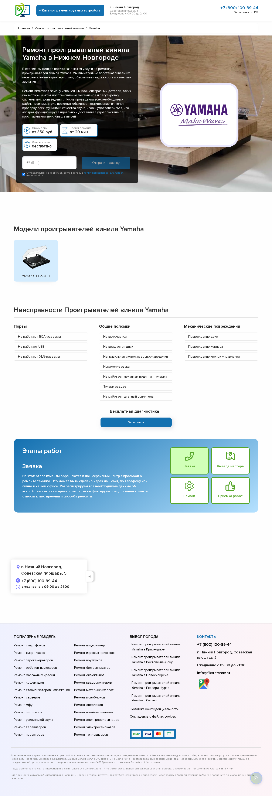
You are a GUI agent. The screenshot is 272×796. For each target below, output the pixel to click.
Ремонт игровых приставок (95, 653)
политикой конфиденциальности (104, 172)
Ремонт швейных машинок (94, 712)
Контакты (207, 637)
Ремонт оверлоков (88, 705)
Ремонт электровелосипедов (96, 720)
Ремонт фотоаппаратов (92, 668)
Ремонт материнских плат (94, 690)
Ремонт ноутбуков (88, 660)
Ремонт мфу (23, 705)
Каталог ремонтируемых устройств (71, 10)
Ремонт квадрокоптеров (93, 682)
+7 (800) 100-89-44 (239, 8)
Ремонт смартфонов (29, 645)
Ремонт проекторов (29, 734)
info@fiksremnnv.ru (213, 672)
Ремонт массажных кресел (34, 675)
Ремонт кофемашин (29, 682)
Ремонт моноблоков (89, 697)
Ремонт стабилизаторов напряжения (42, 690)
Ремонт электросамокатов (94, 727)
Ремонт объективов (89, 675)
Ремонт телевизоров (30, 727)
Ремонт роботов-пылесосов (35, 668)
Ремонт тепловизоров (91, 734)
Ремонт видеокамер (89, 645)
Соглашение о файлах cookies (153, 716)
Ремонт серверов (27, 697)
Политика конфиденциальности (154, 709)
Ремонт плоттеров (28, 712)
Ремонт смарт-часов (29, 653)
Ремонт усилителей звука (33, 720)
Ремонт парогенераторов (33, 660)
